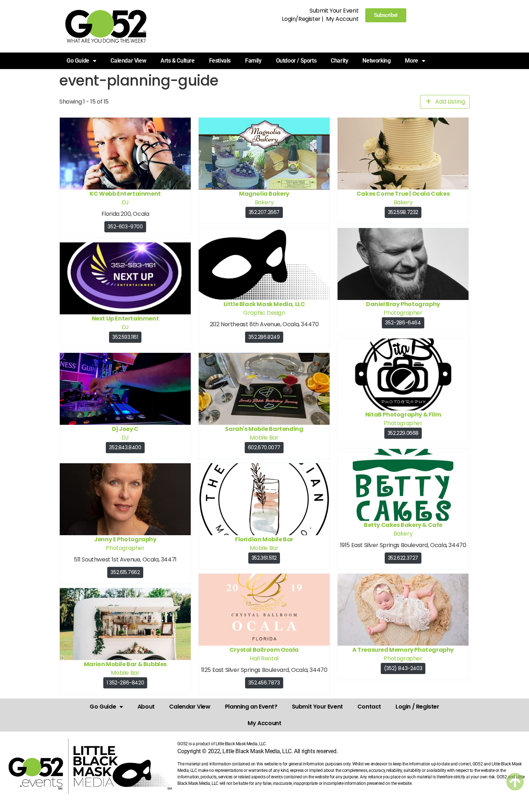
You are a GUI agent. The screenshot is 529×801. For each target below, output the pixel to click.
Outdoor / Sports (296, 60)
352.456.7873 (264, 682)
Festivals (220, 60)
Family (253, 60)
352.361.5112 (264, 557)
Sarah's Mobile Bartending (264, 429)
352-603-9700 (125, 226)
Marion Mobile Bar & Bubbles (125, 664)
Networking (376, 60)
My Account (342, 19)
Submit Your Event (333, 10)
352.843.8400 (125, 447)
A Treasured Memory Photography (403, 650)
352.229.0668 (403, 433)
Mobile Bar (264, 437)
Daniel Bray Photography (403, 304)
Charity (339, 60)
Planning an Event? (251, 706)
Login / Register (417, 706)
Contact (369, 706)
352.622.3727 (403, 557)
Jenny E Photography (125, 539)
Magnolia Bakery (264, 194)
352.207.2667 (264, 212)
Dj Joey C (125, 429)
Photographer (403, 313)
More (411, 60)
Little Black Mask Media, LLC (264, 304)
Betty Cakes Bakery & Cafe (403, 525)
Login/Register (301, 19)
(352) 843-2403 (403, 668)
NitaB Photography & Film (403, 414)
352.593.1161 (125, 337)
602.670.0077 (264, 447)
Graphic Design (264, 313)
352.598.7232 (403, 212)
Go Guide (103, 706)
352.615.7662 (125, 572)
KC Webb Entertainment (125, 194)
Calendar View (128, 60)
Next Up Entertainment (125, 318)
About (146, 706)
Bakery (264, 202)
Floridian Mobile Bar (264, 539)
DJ (125, 202)
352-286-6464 (403, 322)
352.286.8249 (264, 337)
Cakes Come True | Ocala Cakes (403, 194)
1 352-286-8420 (125, 682)
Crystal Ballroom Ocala (264, 650)
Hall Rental (264, 658)
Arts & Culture (177, 60)
